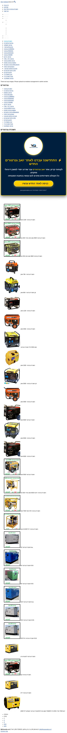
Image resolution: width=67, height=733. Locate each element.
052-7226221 (8, 2)
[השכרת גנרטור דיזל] (12, 693)
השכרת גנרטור (8, 41)
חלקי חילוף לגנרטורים (10, 70)
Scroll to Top (4, 731)
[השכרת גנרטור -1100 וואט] (12, 219)
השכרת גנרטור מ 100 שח (11, 9)
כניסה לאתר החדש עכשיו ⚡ (33, 183)
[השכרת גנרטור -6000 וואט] (12, 456)
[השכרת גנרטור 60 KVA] (12, 565)
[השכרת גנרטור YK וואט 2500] (12, 347)
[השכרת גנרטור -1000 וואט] (12, 365)
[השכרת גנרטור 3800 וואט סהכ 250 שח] (12, 256)
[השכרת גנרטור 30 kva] (12, 547)
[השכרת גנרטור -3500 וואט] (12, 401)
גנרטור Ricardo (8, 47)
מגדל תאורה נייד (8, 76)
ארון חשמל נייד (8, 74)
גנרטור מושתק (8, 45)
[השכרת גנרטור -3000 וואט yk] (12, 383)
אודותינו (6, 7)
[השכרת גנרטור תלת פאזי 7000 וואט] (12, 511)
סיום (5, 726)
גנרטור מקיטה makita (10, 63)
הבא (5, 724)
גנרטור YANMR (8, 55)
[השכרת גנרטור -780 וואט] (12, 274)
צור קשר (6, 11)
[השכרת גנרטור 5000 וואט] (12, 420)
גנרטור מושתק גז (8, 78)
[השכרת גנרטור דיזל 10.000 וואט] (12, 529)
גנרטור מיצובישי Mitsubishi (11, 65)
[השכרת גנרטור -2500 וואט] (12, 329)
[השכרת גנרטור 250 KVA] (12, 620)
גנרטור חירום (7, 57)
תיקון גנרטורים (8, 72)
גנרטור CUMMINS (9, 49)
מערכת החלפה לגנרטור (10, 68)
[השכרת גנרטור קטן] (12, 674)
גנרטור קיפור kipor (9, 66)
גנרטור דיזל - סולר (9, 59)
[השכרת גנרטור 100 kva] (12, 602)
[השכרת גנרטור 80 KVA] (12, 583)
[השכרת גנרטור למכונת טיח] (12, 656)
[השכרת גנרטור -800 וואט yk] (12, 292)
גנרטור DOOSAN (8, 53)
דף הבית (6, 5)
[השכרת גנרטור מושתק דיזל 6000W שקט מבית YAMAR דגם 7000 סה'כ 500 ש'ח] (12, 711)
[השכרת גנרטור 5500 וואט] (12, 474)
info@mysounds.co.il (45, 729)
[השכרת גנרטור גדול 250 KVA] (12, 638)
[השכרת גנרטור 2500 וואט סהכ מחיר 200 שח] (12, 238)
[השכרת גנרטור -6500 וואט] (12, 438)
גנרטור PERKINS (8, 51)
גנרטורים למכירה (8, 43)
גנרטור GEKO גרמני (9, 61)
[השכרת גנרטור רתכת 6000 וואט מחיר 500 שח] (12, 492)
